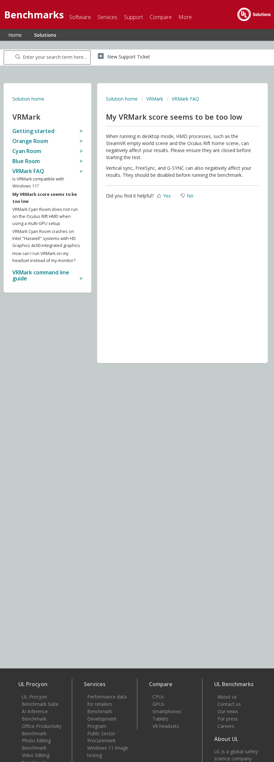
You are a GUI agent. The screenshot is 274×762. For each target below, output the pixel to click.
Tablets (160, 719)
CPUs (158, 696)
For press (228, 719)
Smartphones (166, 711)
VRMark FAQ (185, 99)
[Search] (16, 57)
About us (227, 696)
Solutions (45, 35)
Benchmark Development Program (102, 718)
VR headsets (165, 726)
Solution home (28, 99)
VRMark (154, 99)
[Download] (124, 384)
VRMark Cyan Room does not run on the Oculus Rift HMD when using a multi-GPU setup (45, 216)
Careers (226, 726)
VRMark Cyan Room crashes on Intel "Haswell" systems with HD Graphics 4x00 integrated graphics (46, 238)
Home (15, 35)
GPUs (158, 704)
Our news (228, 711)
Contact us (229, 704)
